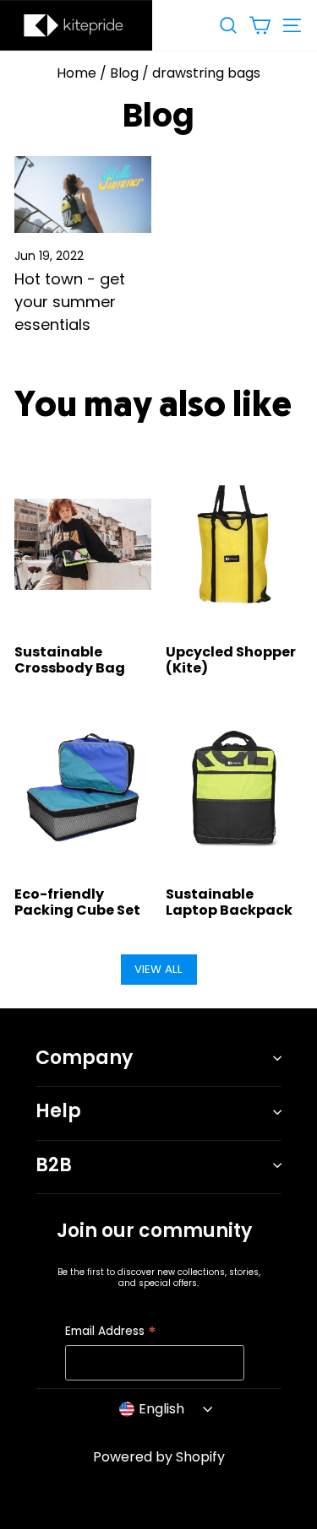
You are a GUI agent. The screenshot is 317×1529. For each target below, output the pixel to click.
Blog (124, 73)
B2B (54, 1165)
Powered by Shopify (159, 1457)
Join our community (154, 1231)
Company (84, 1058)
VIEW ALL (158, 969)
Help (58, 1111)
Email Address (110, 1332)
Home (76, 73)
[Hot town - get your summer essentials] (82, 194)
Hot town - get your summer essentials (69, 301)
